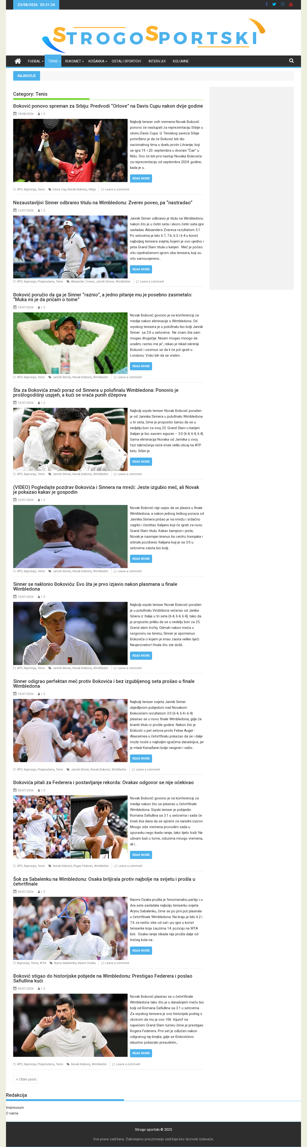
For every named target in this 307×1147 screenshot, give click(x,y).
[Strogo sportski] (153, 52)
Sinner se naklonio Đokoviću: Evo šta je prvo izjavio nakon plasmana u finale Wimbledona (95, 586)
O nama (12, 1113)
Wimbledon (123, 281)
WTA (43, 963)
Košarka (96, 61)
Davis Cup (59, 189)
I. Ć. (43, 114)
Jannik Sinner (105, 281)
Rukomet (73, 61)
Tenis (53, 61)
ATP (19, 189)
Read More (141, 178)
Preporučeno (46, 281)
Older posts (27, 1079)
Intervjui (156, 61)
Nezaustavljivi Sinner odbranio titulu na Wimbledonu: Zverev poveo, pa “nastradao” (102, 202)
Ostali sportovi (126, 61)
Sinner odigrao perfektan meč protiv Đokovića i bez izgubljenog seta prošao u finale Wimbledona (104, 683)
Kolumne (181, 61)
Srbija (92, 189)
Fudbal (34, 61)
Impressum (15, 1107)
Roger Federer (83, 866)
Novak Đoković (77, 189)
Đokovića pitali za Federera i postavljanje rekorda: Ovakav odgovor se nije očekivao (103, 782)
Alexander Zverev (82, 281)
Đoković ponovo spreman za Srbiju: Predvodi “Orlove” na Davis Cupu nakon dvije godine (108, 106)
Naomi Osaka (87, 963)
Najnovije (30, 189)
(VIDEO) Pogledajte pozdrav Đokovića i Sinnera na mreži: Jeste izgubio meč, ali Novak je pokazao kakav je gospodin (106, 489)
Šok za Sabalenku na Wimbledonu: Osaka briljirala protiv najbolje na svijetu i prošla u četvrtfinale (104, 881)
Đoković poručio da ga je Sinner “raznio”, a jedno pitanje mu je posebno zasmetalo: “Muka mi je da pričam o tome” (102, 297)
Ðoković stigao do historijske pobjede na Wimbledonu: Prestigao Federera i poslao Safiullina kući (102, 978)
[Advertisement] (251, 120)
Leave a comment (117, 189)
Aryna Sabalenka (65, 963)
